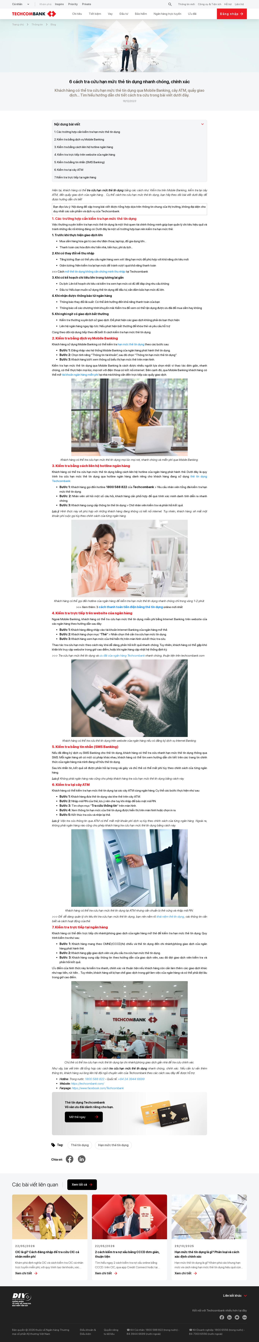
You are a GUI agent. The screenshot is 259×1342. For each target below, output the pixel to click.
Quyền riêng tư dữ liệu (111, 1331)
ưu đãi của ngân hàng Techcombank (122, 655)
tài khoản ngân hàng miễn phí (80, 374)
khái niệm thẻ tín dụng (170, 916)
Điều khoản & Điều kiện (88, 1331)
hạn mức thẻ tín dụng (131, 344)
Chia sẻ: (57, 1159)
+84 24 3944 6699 (131, 1079)
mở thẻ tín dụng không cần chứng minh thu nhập (95, 271)
